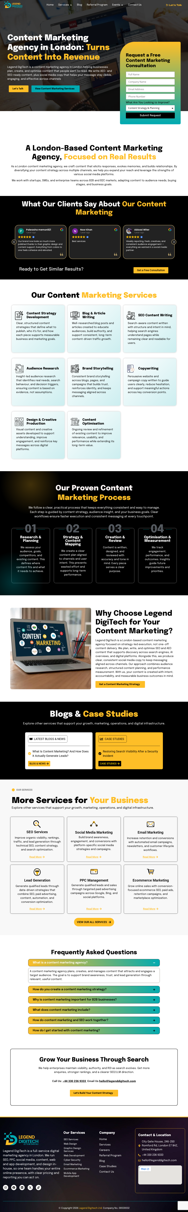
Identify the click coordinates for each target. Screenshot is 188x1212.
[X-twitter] (30, 1187)
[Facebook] (13, 1187)
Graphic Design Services (72, 1149)
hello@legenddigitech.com (117, 1081)
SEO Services (71, 1139)
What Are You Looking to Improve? (147, 102)
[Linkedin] (22, 1187)
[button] (174, 242)
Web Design (70, 1144)
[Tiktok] (38, 1187)
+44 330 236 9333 (74, 1081)
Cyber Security (72, 1160)
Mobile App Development (71, 1174)
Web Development (74, 1155)
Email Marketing (73, 1164)
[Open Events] (122, 5)
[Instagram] (5, 1187)
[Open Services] (71, 5)
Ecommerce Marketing (76, 1169)
